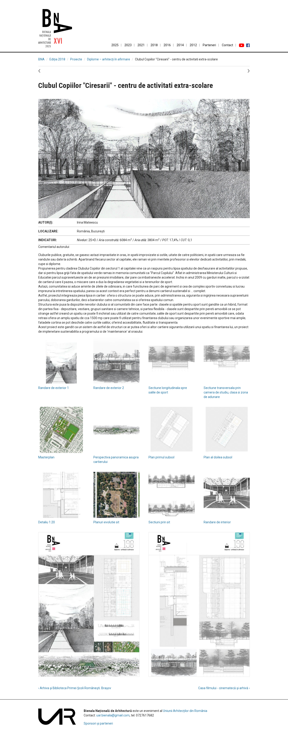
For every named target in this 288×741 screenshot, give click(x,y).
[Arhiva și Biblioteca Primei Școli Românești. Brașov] (45, 70)
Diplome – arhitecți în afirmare (108, 59)
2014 (180, 45)
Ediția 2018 (57, 59)
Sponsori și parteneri (98, 723)
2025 (115, 45)
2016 (167, 45)
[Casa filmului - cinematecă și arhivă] (243, 70)
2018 (154, 45)
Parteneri (209, 45)
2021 (141, 45)
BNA (41, 59)
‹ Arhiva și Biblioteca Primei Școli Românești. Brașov (74, 688)
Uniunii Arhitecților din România (185, 711)
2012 (193, 45)
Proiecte (76, 59)
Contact (227, 45)
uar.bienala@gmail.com (113, 715)
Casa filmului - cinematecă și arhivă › (224, 688)
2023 (128, 45)
